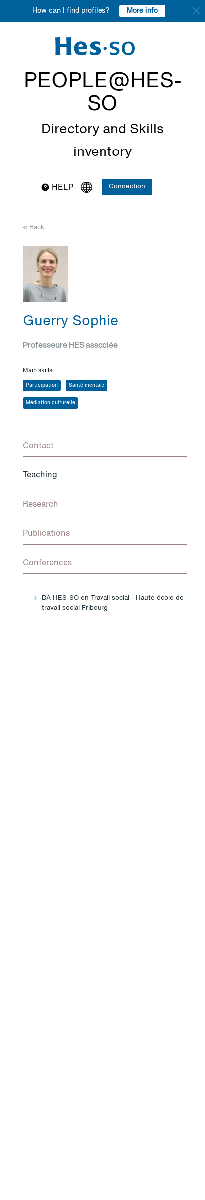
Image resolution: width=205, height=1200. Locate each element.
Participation (42, 385)
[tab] (105, 446)
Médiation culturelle (50, 402)
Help (61, 188)
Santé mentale (86, 385)
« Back (33, 227)
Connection (127, 186)
